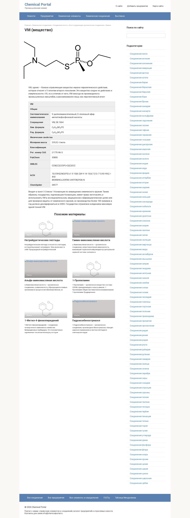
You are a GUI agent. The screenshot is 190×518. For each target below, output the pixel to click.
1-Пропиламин (81, 280)
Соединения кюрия (139, 225)
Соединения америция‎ (141, 68)
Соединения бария (139, 82)
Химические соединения (98, 16)
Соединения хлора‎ (139, 454)
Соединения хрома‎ (139, 459)
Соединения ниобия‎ (139, 283)
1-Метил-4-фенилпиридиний (42, 320)
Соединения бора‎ (138, 97)
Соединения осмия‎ (139, 292)
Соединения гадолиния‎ (141, 120)
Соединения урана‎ (139, 440)
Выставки (120, 16)
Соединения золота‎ (139, 159)
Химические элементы (69, 16)
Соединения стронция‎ (140, 388)
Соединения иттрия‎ (139, 182)
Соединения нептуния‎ (140, 273)
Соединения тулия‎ (138, 430)
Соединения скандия (140, 383)
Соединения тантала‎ (139, 402)
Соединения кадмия (139, 187)
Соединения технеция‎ (140, 416)
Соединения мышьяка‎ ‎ (141, 259)
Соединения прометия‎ (140, 321)
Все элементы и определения (83, 497)
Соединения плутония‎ (140, 306)
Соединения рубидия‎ (140, 349)
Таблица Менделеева (125, 497)
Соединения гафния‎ (139, 130)
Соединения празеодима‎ (142, 316)
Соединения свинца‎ (139, 364)
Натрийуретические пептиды (42, 240)
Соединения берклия (140, 92)
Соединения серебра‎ (140, 373)
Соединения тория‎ (139, 426)
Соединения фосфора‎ (140, 445)
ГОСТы (107, 497)
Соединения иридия (139, 173)
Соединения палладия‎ (140, 297)
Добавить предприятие (137, 6)
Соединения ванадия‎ (140, 106)
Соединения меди (138, 249)
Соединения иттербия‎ (140, 178)
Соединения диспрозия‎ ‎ (141, 144)
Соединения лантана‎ (140, 230)
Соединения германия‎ (140, 135)
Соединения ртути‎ (138, 345)
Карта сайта (158, 6)
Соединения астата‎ (139, 77)
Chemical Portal (38, 4)
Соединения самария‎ (140, 359)
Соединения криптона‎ (140, 216)
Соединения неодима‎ (140, 268)
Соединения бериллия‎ (140, 87)
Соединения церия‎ (139, 469)
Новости (31, 16)
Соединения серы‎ (138, 378)
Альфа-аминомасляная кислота (44, 280)
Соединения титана (139, 421)
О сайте (119, 6)
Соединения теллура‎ (140, 407)
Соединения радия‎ (139, 330)
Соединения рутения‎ (140, 354)
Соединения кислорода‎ (141, 201)
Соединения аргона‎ (139, 73)
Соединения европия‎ (140, 149)
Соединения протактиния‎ (142, 325)
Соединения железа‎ (139, 154)
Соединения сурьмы (140, 392)
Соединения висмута (140, 111)
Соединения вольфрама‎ (141, 116)
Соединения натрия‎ (139, 263)
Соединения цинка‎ (139, 473)
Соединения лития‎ (139, 235)
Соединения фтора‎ (139, 450)
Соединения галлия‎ (139, 125)
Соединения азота (138, 54)
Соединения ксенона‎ (140, 221)
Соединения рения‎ (139, 335)
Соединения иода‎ (138, 168)
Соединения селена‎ (139, 368)
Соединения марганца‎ (140, 244)
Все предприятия (56, 497)
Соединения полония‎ (140, 311)
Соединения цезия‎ (139, 464)
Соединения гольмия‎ (140, 139)
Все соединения (35, 497)
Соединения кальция (140, 197)
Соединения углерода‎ (140, 435)
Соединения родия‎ (139, 340)
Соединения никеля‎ (139, 278)
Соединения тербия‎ (139, 411)
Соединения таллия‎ (139, 397)
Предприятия (46, 16)
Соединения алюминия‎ (141, 63)
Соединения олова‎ (139, 287)
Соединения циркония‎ (140, 478)
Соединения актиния (140, 58)
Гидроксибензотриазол (86, 320)
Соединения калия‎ (139, 192)
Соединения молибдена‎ (141, 254)
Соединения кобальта (140, 206)
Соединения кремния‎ (140, 211)
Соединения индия (139, 163)
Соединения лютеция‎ (140, 240)
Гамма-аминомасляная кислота (91, 240)
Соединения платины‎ (140, 302)
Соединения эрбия (139, 483)
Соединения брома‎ (139, 101)
